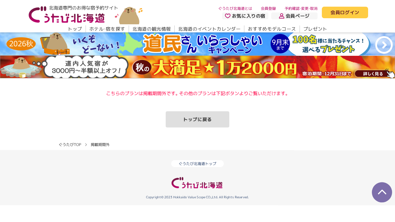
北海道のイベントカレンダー (209, 29)
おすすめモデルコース (272, 29)
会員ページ (298, 16)
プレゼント (315, 29)
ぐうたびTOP (70, 144)
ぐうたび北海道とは (235, 8)
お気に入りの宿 (248, 16)
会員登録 (268, 8)
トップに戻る (197, 119)
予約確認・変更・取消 (301, 8)
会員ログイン (345, 13)
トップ (75, 29)
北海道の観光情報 (151, 29)
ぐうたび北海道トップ (197, 163)
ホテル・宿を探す (107, 29)
